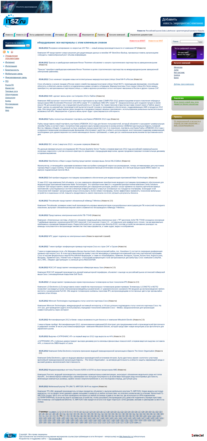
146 (104, 420)
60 (130, 414)
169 (85, 422)
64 (144, 414)
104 (40, 418)
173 (104, 422)
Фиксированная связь (16, 77)
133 (45, 420)
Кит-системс (179, 72)
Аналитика (72, 35)
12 (87, 412)
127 (143, 418)
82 (82, 416)
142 (85, 420)
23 (126, 412)
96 (130, 416)
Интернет (10, 62)
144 (95, 420)
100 (145, 416)
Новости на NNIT (155, 41)
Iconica (177, 75)
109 (63, 418)
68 (158, 414)
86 (96, 416)
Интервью (59, 35)
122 (120, 418)
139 (72, 420)
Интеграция (11, 66)
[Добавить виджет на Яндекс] (12, 52)
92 (116, 416)
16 (101, 412)
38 (54, 414)
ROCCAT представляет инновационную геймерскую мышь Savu (71, 267)
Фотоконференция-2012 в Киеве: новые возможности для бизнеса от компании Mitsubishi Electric (86, 320)
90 (110, 416)
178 (126, 422)
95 (127, 416)
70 (40, 416)
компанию (197, 23)
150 (122, 420)
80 (75, 416)
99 (141, 416)
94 (123, 416)
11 (84, 412)
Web (7, 110)
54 (110, 414)
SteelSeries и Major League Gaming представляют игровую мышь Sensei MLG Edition (80, 161)
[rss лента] (5, 52)
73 (50, 416)
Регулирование (11, 104)
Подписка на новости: (14, 43)
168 (81, 422)
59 (127, 414)
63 (141, 414)
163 (58, 422)
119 (107, 418)
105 (45, 418)
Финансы (9, 107)
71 (43, 416)
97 (134, 416)
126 (138, 418)
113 (80, 418)
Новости (9, 35)
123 (125, 418)
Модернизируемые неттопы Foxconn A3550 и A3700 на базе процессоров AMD (78, 370)
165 (67, 422)
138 (67, 420)
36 (47, 414)
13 (91, 412)
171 (95, 422)
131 (161, 418)
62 (137, 414)
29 (146, 412)
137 (63, 420)
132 (40, 420)
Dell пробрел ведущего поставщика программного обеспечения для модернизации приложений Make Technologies (93, 178)
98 (137, 416)
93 (120, 416)
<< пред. (52, 412)
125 (134, 418)
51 (99, 414)
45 (78, 414)
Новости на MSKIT (137, 41)
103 (158, 416)
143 (90, 420)
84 (89, 416)
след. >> (137, 422)
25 (133, 412)
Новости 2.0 (21, 35)
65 (148, 414)
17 (105, 412)
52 (103, 414)
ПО (6, 81)
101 (149, 416)
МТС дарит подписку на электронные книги (62, 236)
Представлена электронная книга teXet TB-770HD (65, 215)
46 (82, 414)
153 (135, 420)
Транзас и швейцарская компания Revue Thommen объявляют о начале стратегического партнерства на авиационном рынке (98, 63)
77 (64, 416)
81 (78, 416)
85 (92, 416)
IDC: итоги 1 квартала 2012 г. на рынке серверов (64, 144)
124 (129, 418)
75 (57, 416)
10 (80, 412)
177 (122, 422)
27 (140, 412)
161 (49, 422)
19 (112, 412)
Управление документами (141, 35)
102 (154, 416)
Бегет (176, 78)
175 (113, 422)
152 (131, 420)
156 (149, 420)
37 (50, 414)
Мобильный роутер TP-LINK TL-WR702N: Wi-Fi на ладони (68, 386)
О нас (198, 35)
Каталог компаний (117, 35)
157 (154, 420)
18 (108, 412)
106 (49, 418)
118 (102, 418)
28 (143, 412)
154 (140, 420)
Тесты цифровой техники (40, 35)
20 (115, 412)
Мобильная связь (14, 74)
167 (76, 422)
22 (122, 412)
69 (162, 414)
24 (129, 412)
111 (71, 418)
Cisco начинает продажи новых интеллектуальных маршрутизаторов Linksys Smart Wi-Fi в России (86, 79)
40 (61, 414)
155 (145, 420)
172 (99, 422)
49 (92, 414)
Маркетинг (9, 88)
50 (96, 414)
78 (68, 416)
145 (99, 420)
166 (72, 422)
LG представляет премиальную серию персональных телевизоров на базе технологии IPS (83, 282)
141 (81, 420)
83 (85, 416)
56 (116, 414)
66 (151, 414)
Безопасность (12, 70)
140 (76, 420)
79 (71, 416)
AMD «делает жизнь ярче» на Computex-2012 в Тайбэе (67, 96)
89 (106, 416)
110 (67, 418)
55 (113, 414)
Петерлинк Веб (55, 439)
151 (126, 420)
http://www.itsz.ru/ (126, 437)
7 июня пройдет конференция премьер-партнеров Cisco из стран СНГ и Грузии (78, 247)
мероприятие (182, 23)
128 (147, 418)
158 (158, 420)
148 (113, 420)
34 (40, 414)
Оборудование (11, 94)
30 (150, 412)
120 (111, 418)
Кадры (8, 101)
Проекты (101, 35)
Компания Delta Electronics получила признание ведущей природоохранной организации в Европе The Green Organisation (96, 351)
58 (123, 414)
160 (45, 422)
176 (117, 422)
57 (120, 414)
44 (75, 414)
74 (54, 416)
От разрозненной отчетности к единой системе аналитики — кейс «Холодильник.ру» (187, 123)
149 (117, 420)
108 (58, 418)
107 (54, 418)
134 (49, 420)
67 (155, 414)
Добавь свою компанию (184, 84)
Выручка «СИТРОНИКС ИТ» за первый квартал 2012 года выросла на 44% (76, 336)
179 (131, 422)
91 (113, 416)
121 (116, 418)
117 (98, 418)
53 (106, 414)
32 (157, 412)
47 (85, 414)
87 (99, 416)
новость (167, 23)
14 (94, 412)
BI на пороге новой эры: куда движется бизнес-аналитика (186, 103)
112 (76, 418)
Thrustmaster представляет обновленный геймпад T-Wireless (70, 201)
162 (54, 422)
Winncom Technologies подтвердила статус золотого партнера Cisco (73, 301)
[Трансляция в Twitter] (9, 52)
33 (160, 412)
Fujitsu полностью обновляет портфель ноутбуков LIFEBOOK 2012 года (74, 119)
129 (152, 418)
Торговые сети (11, 91)
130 (157, 418)
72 (47, 416)
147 (108, 420)
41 (64, 414)
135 (54, 420)
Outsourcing (10, 98)
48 (89, 414)
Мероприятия (88, 35)
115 (89, 418)
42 (68, 414)
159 (40, 422)
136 (58, 420)
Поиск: (176, 42)
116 (93, 418)
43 (71, 414)
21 (119, 412)
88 (103, 416)
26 (136, 412)
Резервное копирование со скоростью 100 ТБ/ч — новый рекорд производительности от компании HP (88, 48)
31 (153, 412)
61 (134, 414)
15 (98, 412)
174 (108, 422)
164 (63, 422)
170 (90, 422)
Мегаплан (178, 67)
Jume (176, 70)
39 (57, 414)
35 (43, 414)
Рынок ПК (9, 85)
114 (85, 418)
